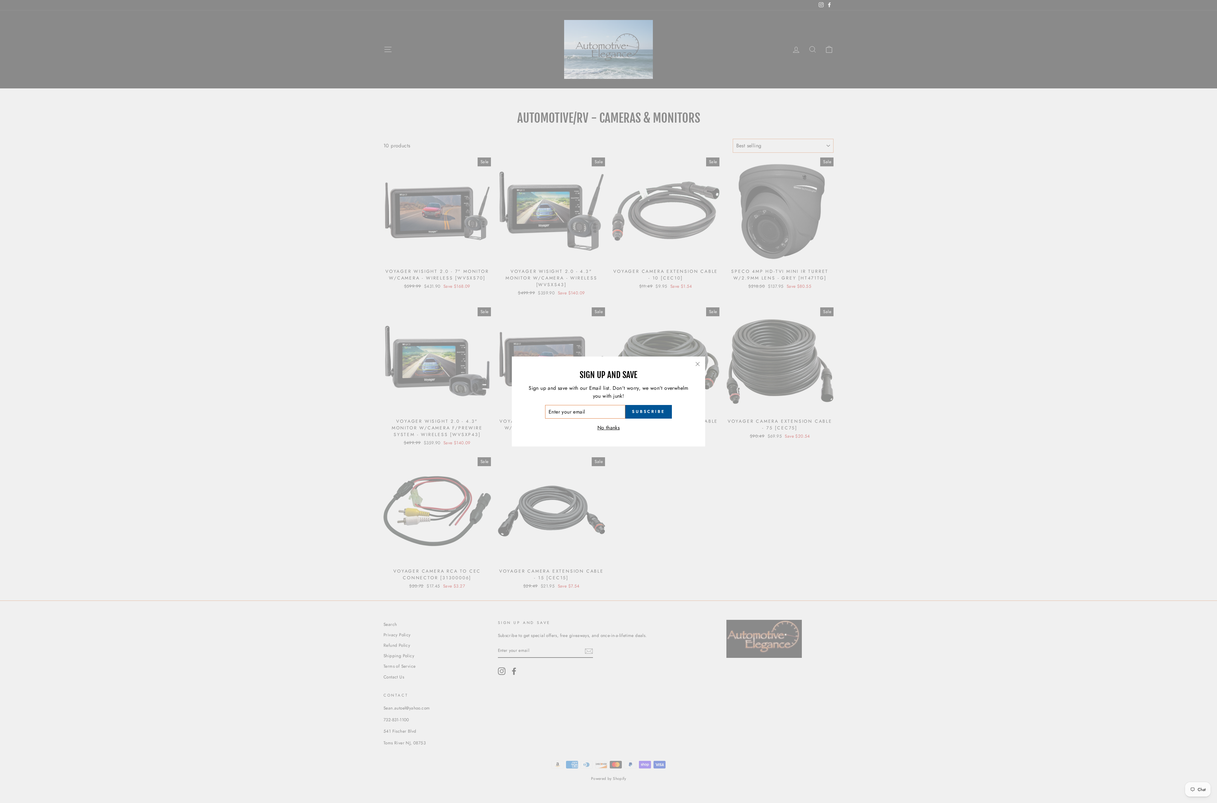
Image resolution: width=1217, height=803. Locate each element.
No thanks (608, 427)
